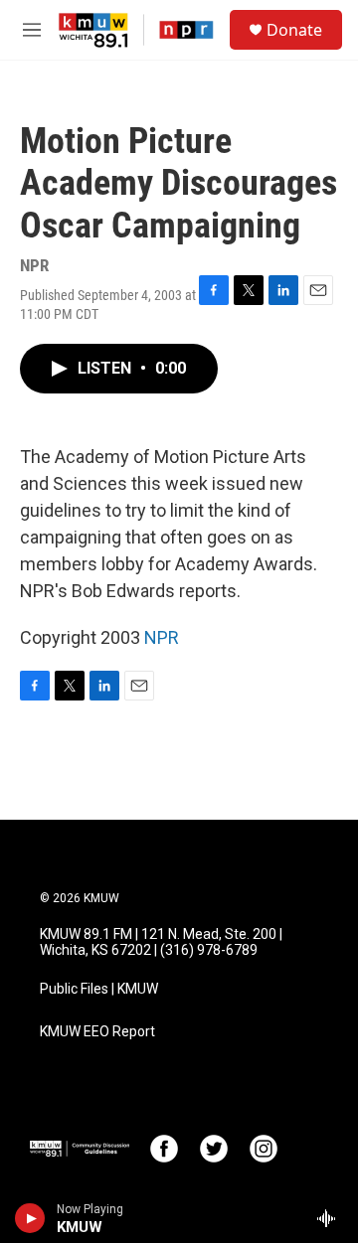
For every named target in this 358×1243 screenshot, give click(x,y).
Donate (294, 30)
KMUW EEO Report (97, 1031)
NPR (161, 637)
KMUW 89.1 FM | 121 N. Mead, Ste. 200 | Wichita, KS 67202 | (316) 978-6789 (161, 942)
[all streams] (331, 1218)
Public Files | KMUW (99, 989)
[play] (30, 1218)
